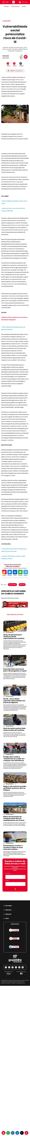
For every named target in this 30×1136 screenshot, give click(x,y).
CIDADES (24, 6)
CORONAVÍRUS (6, 21)
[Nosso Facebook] (10, 967)
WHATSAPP (6, 6)
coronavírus (12, 584)
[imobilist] (3, 1133)
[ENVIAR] (15, 889)
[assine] (26, 1133)
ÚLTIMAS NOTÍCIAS (15, 6)
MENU (7, 2)
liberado (22, 584)
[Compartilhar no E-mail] (23, 967)
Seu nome (7, 873)
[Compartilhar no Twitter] (22, 1133)
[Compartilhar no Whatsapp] (8, 1133)
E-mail (7, 880)
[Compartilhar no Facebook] (13, 1133)
